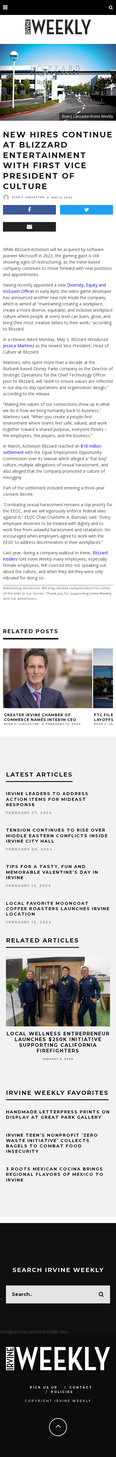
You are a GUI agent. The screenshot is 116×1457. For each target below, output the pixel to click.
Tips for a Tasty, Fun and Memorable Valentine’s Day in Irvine (52, 872)
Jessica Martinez (18, 345)
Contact (81, 1387)
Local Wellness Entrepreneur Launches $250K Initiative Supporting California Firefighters (58, 1042)
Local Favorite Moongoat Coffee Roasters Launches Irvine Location (58, 909)
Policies (62, 1392)
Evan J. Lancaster (28, 197)
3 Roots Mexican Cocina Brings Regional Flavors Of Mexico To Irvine (55, 1174)
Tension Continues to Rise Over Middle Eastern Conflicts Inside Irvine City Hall (57, 835)
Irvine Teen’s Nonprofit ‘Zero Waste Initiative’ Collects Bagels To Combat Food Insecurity (52, 1143)
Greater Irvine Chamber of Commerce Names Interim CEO (40, 717)
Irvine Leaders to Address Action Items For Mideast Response (47, 799)
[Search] (111, 7)
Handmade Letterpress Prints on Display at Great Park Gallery (58, 1114)
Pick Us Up (44, 1387)
